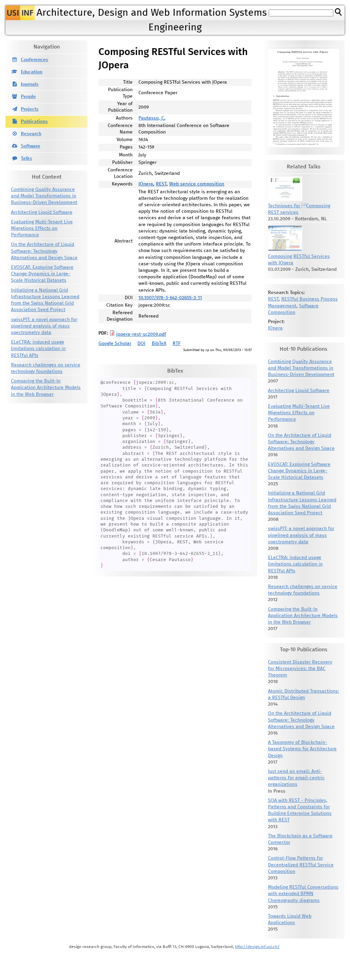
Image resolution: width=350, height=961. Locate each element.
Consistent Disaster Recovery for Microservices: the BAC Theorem (300, 669)
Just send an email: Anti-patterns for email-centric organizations (296, 778)
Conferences (34, 59)
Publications (34, 121)
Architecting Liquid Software (41, 212)
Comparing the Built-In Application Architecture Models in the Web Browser (46, 387)
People (28, 96)
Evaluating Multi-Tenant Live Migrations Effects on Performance (42, 228)
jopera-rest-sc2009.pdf (141, 334)
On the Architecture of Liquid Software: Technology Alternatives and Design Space (44, 251)
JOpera (145, 184)
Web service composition (196, 184)
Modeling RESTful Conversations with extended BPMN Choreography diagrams (303, 894)
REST (161, 184)
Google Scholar (114, 343)
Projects (30, 109)
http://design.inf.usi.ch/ (257, 947)
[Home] (20, 12)
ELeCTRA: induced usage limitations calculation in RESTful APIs (38, 349)
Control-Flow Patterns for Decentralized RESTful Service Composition (301, 865)
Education (31, 72)
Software (30, 146)
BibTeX (159, 343)
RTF (176, 343)
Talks (26, 158)
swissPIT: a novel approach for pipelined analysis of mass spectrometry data (44, 326)
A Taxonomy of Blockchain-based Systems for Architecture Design (302, 749)
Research (31, 133)
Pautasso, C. (151, 118)
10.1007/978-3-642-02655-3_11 (170, 297)
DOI (141, 343)
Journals (30, 84)
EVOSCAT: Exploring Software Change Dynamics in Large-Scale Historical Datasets (42, 274)
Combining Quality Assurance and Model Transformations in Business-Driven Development (44, 196)
